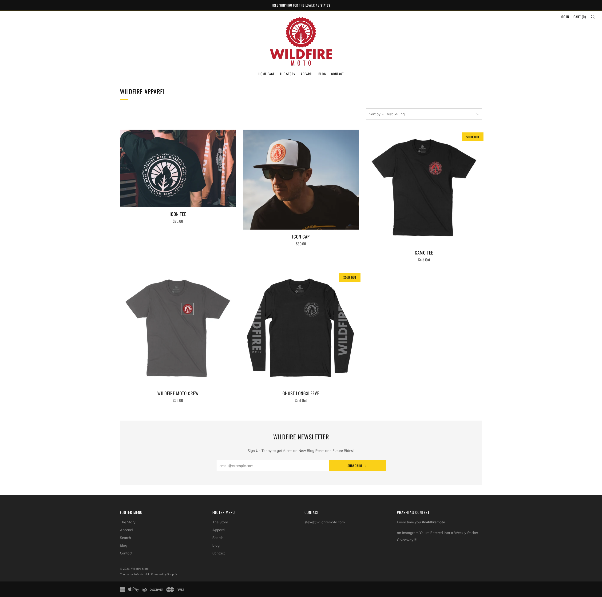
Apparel (307, 73)
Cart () (580, 16)
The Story (288, 73)
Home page (266, 73)
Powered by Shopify (164, 574)
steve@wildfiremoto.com (325, 522)
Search (125, 537)
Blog (322, 73)
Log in (564, 16)
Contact (337, 73)
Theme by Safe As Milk (135, 574)
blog (123, 545)
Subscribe (355, 465)
